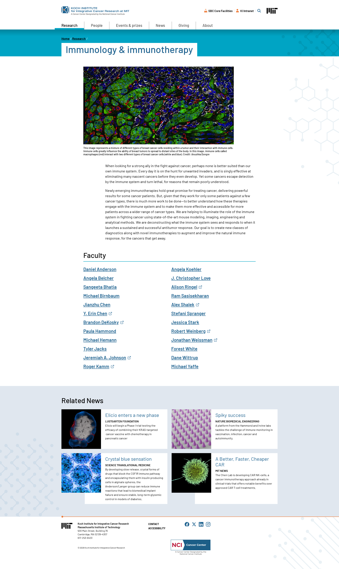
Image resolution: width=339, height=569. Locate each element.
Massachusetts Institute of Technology (99, 527)
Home (65, 38)
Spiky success (230, 415)
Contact (153, 524)
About (208, 25)
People (97, 25)
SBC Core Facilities (220, 11)
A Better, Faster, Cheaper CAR (242, 461)
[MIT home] (272, 11)
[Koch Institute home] (95, 10)
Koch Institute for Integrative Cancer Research (103, 523)
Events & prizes (129, 25)
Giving (184, 25)
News (160, 25)
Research (69, 25)
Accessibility (156, 528)
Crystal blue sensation (128, 459)
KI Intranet (247, 11)
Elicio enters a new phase (132, 415)
